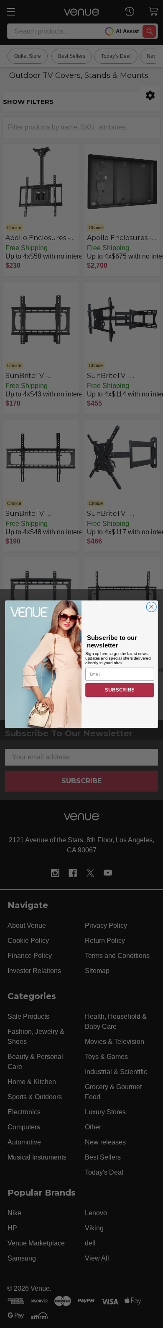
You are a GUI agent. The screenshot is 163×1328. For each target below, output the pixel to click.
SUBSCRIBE (119, 689)
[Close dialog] (151, 606)
